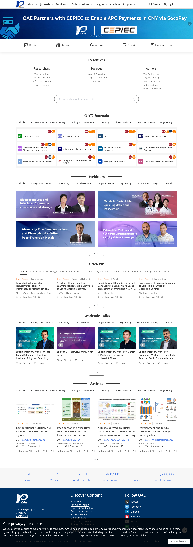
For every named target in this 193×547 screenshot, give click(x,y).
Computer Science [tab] (146, 122)
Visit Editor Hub (41, 74)
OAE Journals (96, 115)
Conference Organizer (41, 81)
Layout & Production (96, 74)
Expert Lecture (42, 85)
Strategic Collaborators (96, 77)
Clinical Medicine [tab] (123, 122)
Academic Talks (96, 316)
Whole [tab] (22, 122)
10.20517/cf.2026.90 (71, 439)
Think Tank (96, 81)
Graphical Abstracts (81, 511)
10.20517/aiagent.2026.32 (33, 439)
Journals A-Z (77, 501)
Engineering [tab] (166, 122)
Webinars (96, 176)
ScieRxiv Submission (151, 88)
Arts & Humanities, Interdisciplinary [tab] (48, 122)
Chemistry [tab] (104, 122)
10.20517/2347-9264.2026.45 (116, 439)
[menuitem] (32, 4)
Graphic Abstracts (151, 81)
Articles (96, 383)
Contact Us (22, 515)
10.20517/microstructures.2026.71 (160, 439)
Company (21, 512)
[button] (91, 36)
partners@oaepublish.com (30, 509)
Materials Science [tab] (172, 183)
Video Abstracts (151, 85)
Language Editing (151, 77)
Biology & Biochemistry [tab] (82, 122)
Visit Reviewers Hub (41, 77)
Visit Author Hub (151, 74)
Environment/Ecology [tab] (147, 183)
